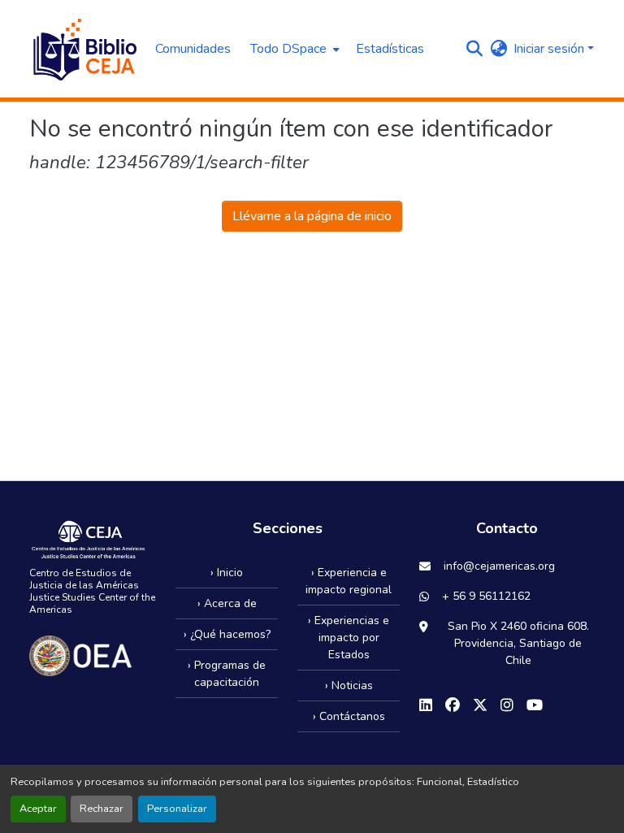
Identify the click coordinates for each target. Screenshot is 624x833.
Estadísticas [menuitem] (390, 49)
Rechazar (102, 808)
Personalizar (177, 808)
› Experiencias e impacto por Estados (348, 637)
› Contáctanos (349, 716)
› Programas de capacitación (227, 673)
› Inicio (226, 572)
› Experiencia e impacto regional (349, 581)
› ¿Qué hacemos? (227, 634)
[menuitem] (293, 49)
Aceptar (38, 808)
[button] (84, 48)
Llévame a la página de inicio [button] (312, 216)
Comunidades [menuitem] (193, 49)
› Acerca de (227, 603)
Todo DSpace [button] (288, 49)
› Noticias (349, 685)
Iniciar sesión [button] (550, 49)
